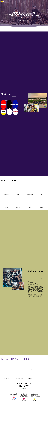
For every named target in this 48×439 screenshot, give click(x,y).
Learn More (39, 296)
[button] (9, 396)
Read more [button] (24, 397)
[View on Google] (14, 397)
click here (31, 282)
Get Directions (44, 1)
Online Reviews (38, 1)
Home (22, 1)
